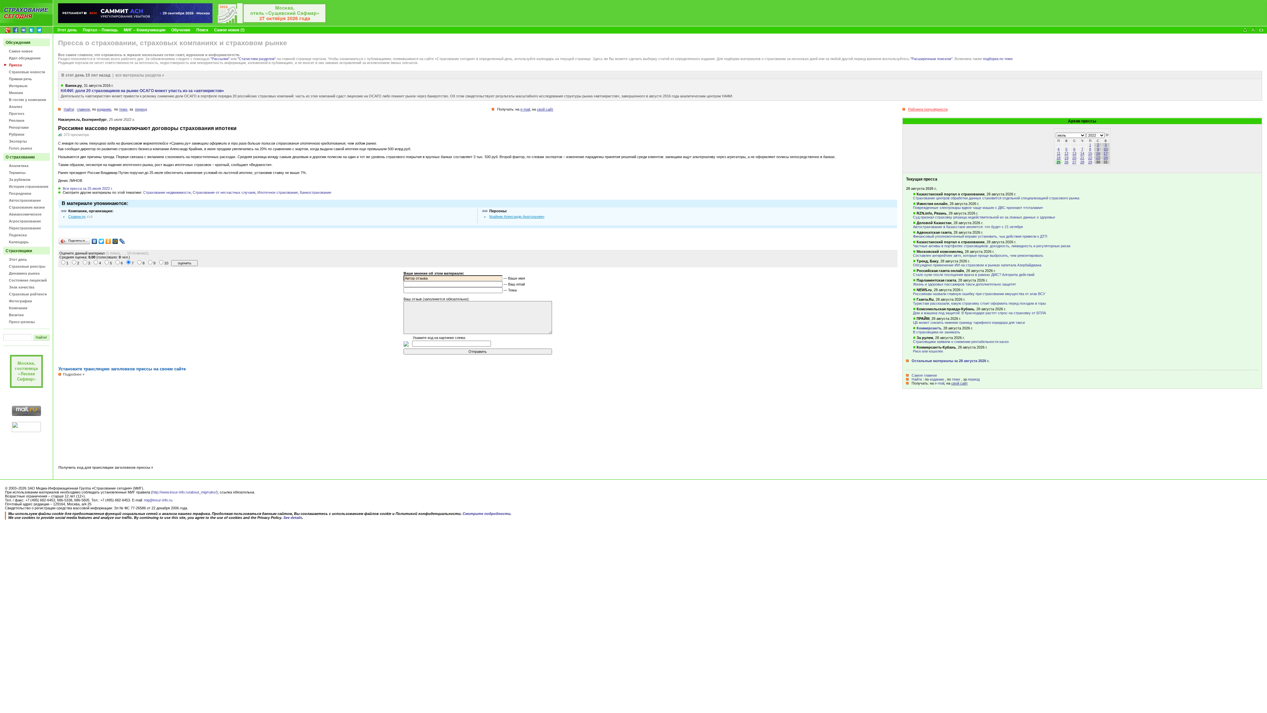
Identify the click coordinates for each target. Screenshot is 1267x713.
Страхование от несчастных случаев (224, 192)
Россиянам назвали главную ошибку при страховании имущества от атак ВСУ (979, 294)
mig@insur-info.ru (158, 500)
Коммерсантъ (929, 328)
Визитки (16, 315)
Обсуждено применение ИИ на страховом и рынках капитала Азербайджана (977, 265)
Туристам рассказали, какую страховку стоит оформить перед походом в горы (979, 303)
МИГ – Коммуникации (144, 30)
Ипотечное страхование (277, 192)
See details (292, 518)
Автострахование (25, 200)
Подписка (18, 235)
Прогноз (16, 114)
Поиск (202, 30)
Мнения (16, 93)
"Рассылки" (220, 59)
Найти (917, 379)
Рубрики (16, 134)
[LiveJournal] (122, 241)
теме (956, 379)
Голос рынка (20, 148)
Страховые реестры (27, 266)
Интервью (18, 86)
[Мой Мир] (115, 241)
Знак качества (21, 287)
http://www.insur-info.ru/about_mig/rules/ (184, 492)
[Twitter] (101, 241)
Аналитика (18, 166)
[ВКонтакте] (94, 241)
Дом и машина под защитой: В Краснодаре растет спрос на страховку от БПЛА (979, 313)
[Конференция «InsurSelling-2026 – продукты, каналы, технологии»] (271, 22)
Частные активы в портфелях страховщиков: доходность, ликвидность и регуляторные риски (991, 246)
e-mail (939, 383)
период (974, 379)
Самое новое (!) (229, 30)
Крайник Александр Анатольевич (516, 217)
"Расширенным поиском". (932, 59)
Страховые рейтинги (28, 294)
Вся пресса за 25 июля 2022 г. (88, 188)
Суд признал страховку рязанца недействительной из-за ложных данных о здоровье (984, 217)
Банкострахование (315, 192)
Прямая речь (20, 79)
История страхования (28, 186)
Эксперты (18, 141)
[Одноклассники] (108, 241)
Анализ (15, 107)
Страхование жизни (27, 207)
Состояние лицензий (28, 280)
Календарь (19, 242)
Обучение (180, 30)
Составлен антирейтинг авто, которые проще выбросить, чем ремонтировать (978, 255)
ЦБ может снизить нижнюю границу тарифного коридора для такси (969, 322)
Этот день (67, 30)
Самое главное (924, 375)
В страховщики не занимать (936, 332)
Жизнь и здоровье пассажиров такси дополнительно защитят (964, 284)
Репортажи (19, 127)
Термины (17, 173)
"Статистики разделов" (257, 59)
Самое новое (21, 51)
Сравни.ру (77, 217)
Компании (18, 308)
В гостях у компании (27, 100)
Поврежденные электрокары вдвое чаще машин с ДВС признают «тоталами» (978, 208)
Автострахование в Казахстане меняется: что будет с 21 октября (968, 227)
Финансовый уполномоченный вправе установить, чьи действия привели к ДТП (980, 236)
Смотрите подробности (486, 514)
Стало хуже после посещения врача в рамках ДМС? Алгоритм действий (973, 275)
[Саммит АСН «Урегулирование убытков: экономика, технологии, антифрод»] (135, 22)
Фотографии (20, 301)
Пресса (15, 65)
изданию (937, 379)
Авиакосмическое (25, 214)
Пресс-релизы (22, 322)
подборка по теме (998, 59)
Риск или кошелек (928, 351)
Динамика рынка (24, 273)
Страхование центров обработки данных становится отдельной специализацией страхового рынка (996, 198)
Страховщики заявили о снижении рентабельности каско (961, 342)
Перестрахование (25, 228)
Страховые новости (27, 72)
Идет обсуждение (25, 58)
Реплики (16, 120)
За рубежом (19, 180)
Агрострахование (25, 221)
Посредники (20, 193)
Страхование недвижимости (167, 192)
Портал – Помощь (100, 30)
